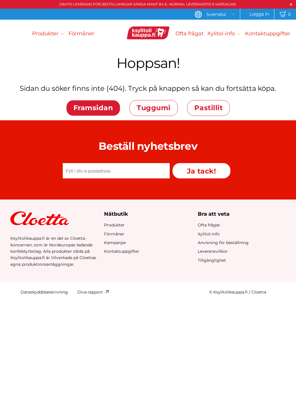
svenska (216, 14)
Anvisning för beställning (223, 242)
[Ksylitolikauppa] (148, 33)
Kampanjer (115, 242)
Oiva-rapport (90, 292)
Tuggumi (153, 108)
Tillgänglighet (212, 260)
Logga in (259, 14)
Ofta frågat (209, 225)
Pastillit (208, 108)
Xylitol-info (209, 234)
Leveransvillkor (213, 251)
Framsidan (93, 108)
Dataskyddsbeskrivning (44, 292)
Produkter (114, 225)
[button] (48, 33)
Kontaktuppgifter (121, 251)
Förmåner (114, 234)
